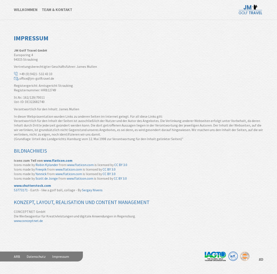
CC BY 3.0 (120, 165)
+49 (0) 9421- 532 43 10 (35, 74)
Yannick (41, 174)
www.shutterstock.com (32, 185)
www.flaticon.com (57, 160)
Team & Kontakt (57, 9)
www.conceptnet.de (28, 221)
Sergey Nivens (92, 190)
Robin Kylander (46, 165)
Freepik (41, 169)
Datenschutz (36, 256)
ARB (17, 256)
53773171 (21, 190)
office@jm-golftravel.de (36, 78)
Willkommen (25, 9)
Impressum (60, 256)
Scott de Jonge (46, 178)
